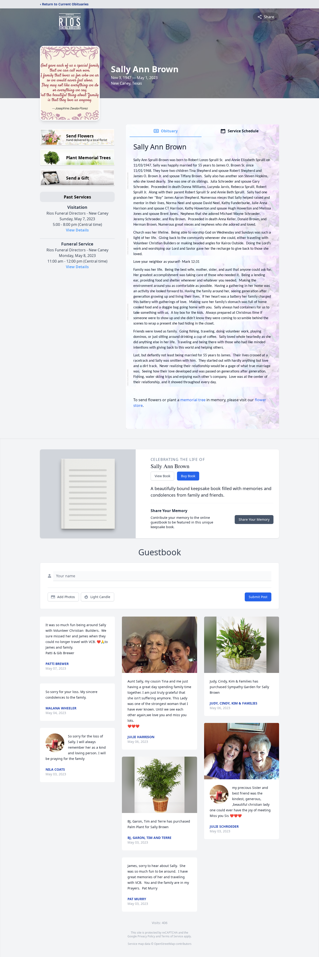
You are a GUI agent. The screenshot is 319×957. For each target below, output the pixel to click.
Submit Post (258, 597)
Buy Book (188, 476)
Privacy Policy (146, 936)
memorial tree (193, 399)
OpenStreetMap (164, 944)
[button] (159, 645)
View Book (162, 476)
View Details (77, 230)
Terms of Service (172, 936)
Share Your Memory (254, 519)
